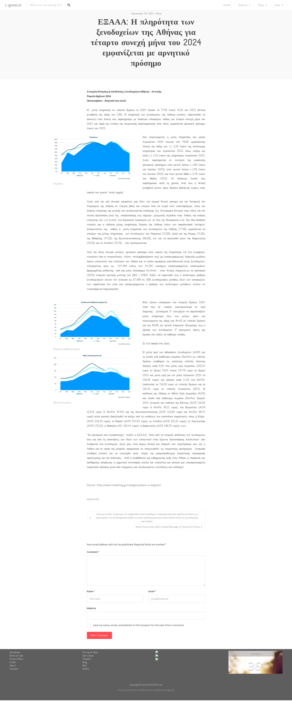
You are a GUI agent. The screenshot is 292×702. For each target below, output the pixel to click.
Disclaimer (14, 652)
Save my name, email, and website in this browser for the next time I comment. (138, 625)
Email (152, 591)
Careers (86, 659)
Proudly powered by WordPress (133, 690)
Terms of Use (16, 655)
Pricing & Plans (90, 652)
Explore (242, 5)
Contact (13, 669)
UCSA (12, 662)
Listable (156, 690)
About (12, 665)
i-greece (13, 5)
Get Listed (87, 655)
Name (91, 591)
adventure (93, 499)
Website (91, 608)
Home (226, 5)
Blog (261, 5)
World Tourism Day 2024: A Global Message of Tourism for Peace (168, 526)
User (277, 5)
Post (84, 665)
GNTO (85, 669)
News (159, 13)
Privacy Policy (16, 659)
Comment (93, 552)
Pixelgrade (169, 690)
